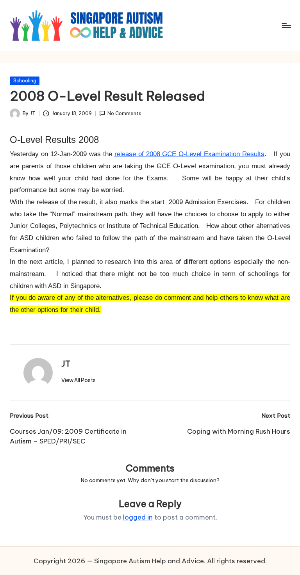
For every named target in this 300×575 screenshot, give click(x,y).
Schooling (24, 81)
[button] (78, 380)
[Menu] (286, 25)
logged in (138, 517)
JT (65, 363)
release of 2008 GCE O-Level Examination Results (189, 154)
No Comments (124, 113)
